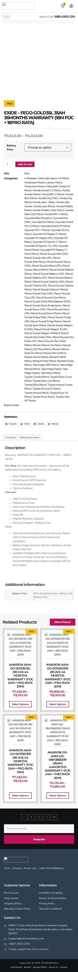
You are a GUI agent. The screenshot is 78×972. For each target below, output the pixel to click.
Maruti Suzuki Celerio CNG (48, 281)
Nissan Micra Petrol (54, 353)
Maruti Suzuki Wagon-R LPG (50, 329)
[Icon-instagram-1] (39, 817)
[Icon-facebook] (24, 817)
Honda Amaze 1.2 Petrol (47, 190)
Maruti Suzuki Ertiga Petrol (46, 321)
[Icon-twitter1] (31, 817)
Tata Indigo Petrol (51, 369)
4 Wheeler (30, 178)
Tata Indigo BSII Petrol (45, 364)
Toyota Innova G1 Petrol (46, 388)
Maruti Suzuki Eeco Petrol (45, 313)
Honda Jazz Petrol (44, 206)
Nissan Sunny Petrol (36, 357)
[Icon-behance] (47, 817)
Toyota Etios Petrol (35, 384)
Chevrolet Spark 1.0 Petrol (53, 178)
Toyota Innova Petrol (36, 392)
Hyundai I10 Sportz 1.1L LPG (40, 245)
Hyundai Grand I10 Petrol (55, 226)
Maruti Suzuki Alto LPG (37, 257)
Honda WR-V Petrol (56, 214)
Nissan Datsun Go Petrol (47, 345)
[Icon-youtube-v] (54, 817)
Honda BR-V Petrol (52, 194)
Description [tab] (10, 437)
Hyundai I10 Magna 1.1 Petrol (49, 234)
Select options (20, 704)
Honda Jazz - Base (44, 202)
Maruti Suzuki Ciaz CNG (38, 293)
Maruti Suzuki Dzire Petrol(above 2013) (47, 301)
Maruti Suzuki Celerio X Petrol (50, 289)
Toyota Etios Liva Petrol (46, 380)
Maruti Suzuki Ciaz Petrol (51, 297)
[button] (54, 5)
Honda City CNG (48, 198)
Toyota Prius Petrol (44, 396)
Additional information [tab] (30, 437)
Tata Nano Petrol (50, 373)
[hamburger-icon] (6, 16)
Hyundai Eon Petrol (43, 222)
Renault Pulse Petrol (44, 361)
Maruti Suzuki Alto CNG (54, 254)
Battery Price (11, 147)
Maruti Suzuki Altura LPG (46, 265)
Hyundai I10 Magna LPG (38, 238)
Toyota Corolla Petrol (36, 376)
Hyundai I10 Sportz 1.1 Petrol (49, 242)
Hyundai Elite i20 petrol (38, 218)
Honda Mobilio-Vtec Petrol (48, 210)
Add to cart (25, 164)
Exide (15, 405)
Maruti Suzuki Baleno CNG (48, 273)
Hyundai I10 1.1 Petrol (36, 230)
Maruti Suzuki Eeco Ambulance (42, 305)
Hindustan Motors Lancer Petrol (43, 182)
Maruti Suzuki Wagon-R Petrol (42, 333)
